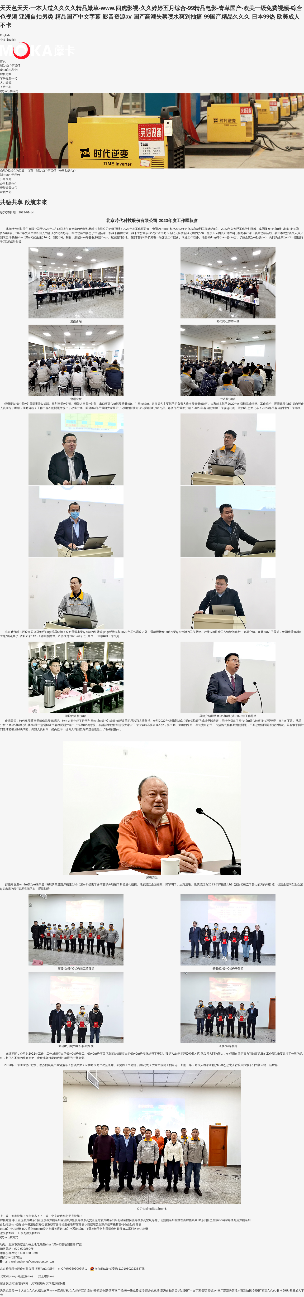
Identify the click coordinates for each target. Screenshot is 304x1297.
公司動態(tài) (67, 170)
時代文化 (5, 192)
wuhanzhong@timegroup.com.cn (32, 1261)
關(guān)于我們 (10, 65)
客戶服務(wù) (8, 78)
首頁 (3, 61)
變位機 (43, 1224)
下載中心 (5, 87)
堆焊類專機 (77, 1224)
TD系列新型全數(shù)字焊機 (215, 1220)
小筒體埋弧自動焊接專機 (100, 1224)
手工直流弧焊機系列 (25, 1220)
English (11, 39)
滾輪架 (34, 1224)
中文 (3, 39)
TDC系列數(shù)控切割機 (38, 1228)
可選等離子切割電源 (98, 1228)
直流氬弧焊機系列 (49, 1220)
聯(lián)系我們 (9, 91)
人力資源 (5, 82)
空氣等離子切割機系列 (160, 1220)
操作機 (26, 1224)
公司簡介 (5, 179)
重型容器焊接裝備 (58, 1224)
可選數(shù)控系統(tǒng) (70, 1228)
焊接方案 (5, 74)
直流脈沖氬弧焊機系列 (75, 1220)
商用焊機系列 (242, 1220)
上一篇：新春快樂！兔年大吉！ (20, 1216)
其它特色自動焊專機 (128, 1224)
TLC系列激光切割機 (135, 1228)
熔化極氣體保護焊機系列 (130, 1220)
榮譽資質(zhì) (8, 187)
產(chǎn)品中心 (10, 70)
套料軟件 (117, 1228)
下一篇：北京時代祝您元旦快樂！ (61, 1216)
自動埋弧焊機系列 (186, 1220)
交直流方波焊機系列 (102, 1220)
